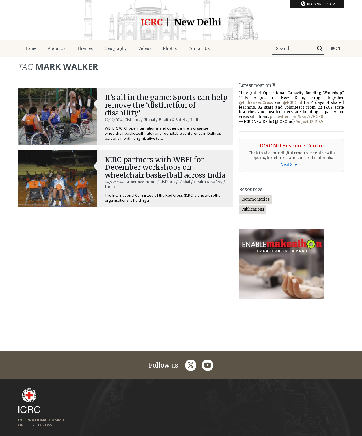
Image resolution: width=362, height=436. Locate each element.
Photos (170, 48)
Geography (115, 48)
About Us (56, 48)
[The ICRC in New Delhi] (181, 20)
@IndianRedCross (256, 102)
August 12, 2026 (310, 121)
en (337, 48)
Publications (252, 209)
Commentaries (255, 199)
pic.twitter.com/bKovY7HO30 (296, 116)
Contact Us (199, 48)
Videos (144, 48)
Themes (85, 48)
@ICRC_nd (292, 102)
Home (30, 48)
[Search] (320, 48)
